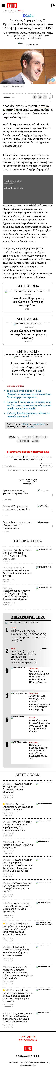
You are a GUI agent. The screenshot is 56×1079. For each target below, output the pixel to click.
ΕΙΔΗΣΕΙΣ (13, 11)
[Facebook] (49, 80)
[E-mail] (45, 97)
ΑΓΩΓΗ (35, 441)
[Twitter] (53, 80)
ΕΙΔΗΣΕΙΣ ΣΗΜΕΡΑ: (15, 386)
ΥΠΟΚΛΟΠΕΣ (23, 441)
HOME (5, 11)
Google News (38, 424)
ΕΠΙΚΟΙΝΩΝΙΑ (28, 1040)
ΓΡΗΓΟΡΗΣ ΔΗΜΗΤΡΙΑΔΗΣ (35, 437)
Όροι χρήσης (13, 1062)
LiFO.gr (24, 424)
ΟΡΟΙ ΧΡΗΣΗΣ (13, 470)
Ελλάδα (21, 11)
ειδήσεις (30, 427)
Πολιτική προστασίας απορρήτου (34, 1062)
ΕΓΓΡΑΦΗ (47, 465)
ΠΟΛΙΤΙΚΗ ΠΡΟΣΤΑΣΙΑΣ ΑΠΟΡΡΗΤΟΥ (34, 470)
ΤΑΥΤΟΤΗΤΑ (28, 1037)
